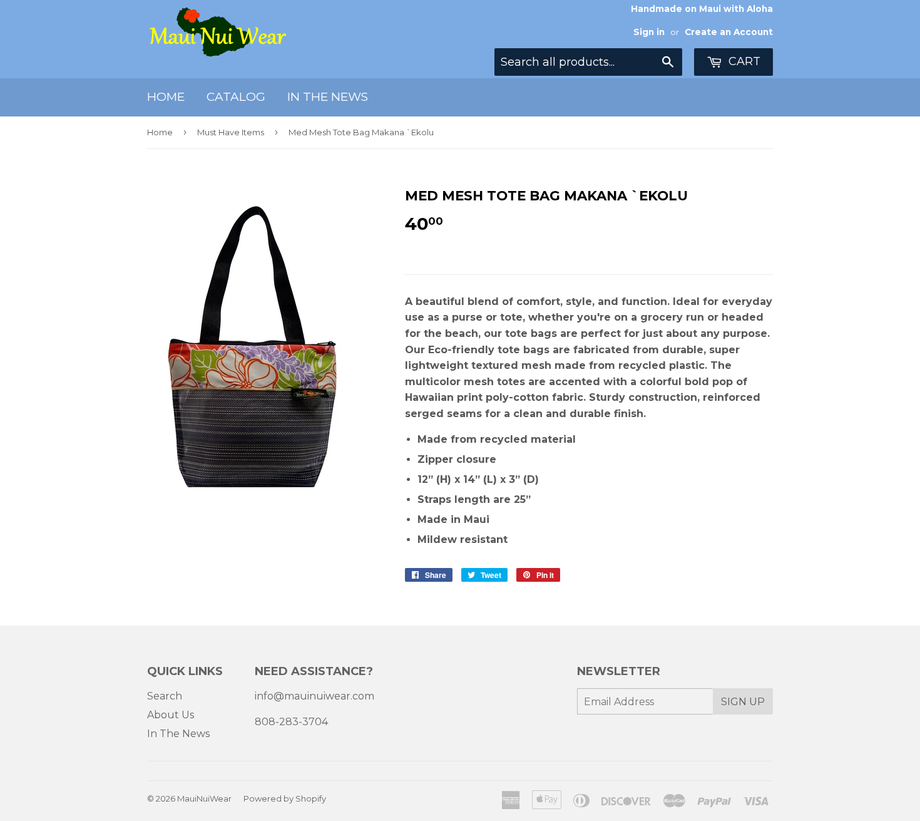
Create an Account (729, 32)
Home (166, 97)
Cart (742, 61)
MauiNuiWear (204, 798)
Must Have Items (230, 132)
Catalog (236, 97)
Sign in (649, 32)
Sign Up (743, 702)
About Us (170, 715)
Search (164, 696)
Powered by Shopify (284, 798)
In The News (327, 97)
